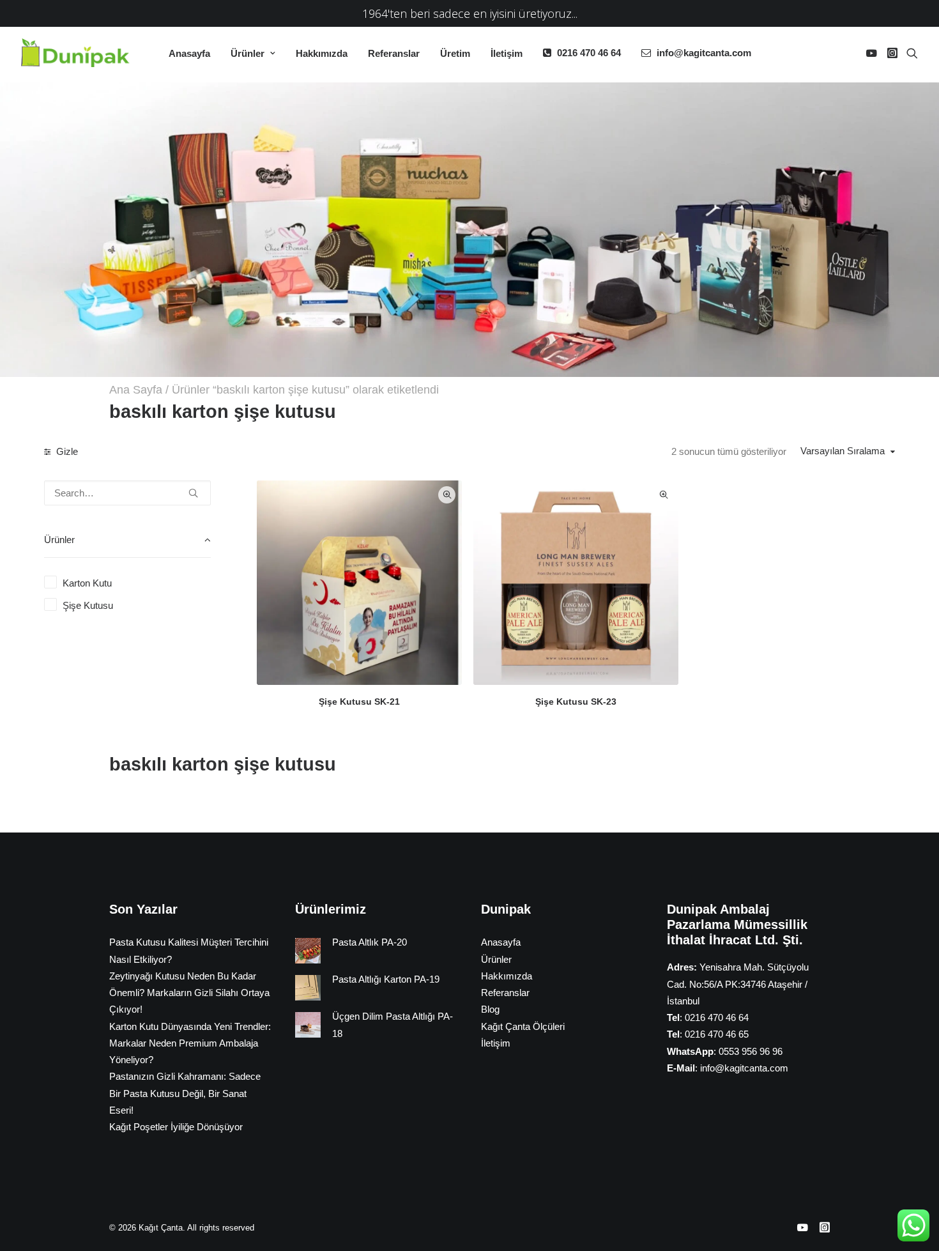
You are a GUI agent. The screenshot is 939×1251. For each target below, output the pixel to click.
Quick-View (446, 494)
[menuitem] (189, 53)
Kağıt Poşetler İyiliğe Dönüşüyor (176, 1126)
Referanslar (394, 53)
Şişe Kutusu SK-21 (359, 701)
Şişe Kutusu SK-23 (575, 701)
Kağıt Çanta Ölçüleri (523, 1026)
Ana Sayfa (135, 389)
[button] (874, 53)
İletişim (507, 53)
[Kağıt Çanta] (79, 52)
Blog (490, 1009)
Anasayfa (189, 53)
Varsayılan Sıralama (842, 450)
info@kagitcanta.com (704, 52)
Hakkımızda (321, 53)
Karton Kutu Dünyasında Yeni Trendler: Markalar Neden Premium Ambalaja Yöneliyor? (190, 1043)
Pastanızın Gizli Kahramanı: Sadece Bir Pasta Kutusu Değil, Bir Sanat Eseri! (185, 1093)
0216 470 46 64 (589, 52)
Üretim (455, 53)
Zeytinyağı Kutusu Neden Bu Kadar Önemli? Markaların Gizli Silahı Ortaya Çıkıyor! (189, 993)
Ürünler (247, 53)
